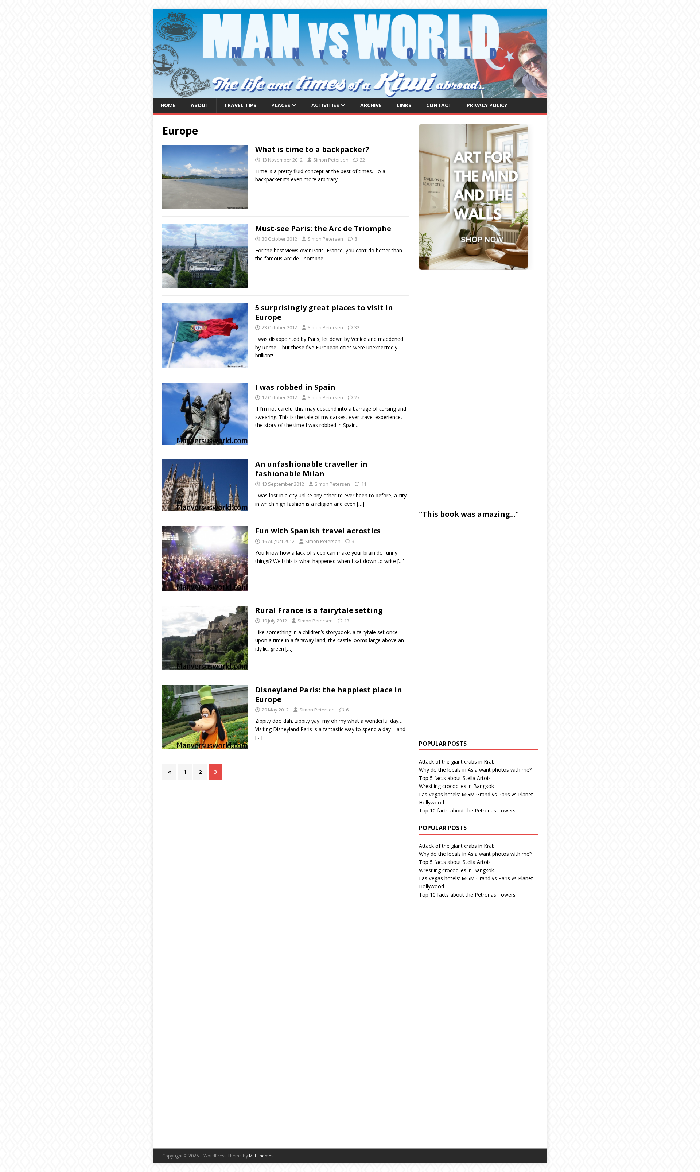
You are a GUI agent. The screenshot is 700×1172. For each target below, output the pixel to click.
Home (168, 105)
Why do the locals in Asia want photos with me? (475, 769)
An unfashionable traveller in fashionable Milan (311, 468)
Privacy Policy (487, 105)
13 (346, 620)
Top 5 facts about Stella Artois (455, 778)
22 (362, 159)
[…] (360, 503)
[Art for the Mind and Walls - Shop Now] (473, 197)
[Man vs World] (350, 93)
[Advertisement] (473, 388)
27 (356, 397)
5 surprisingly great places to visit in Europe (324, 312)
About (200, 105)
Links (404, 105)
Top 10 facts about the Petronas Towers (467, 810)
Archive (371, 105)
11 (363, 484)
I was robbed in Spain (295, 387)
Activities (325, 105)
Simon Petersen (331, 159)
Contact (439, 105)
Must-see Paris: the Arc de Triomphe (323, 228)
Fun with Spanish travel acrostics (318, 531)
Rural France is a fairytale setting (319, 610)
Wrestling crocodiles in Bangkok (456, 786)
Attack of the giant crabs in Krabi (457, 761)
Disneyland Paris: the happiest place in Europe (328, 694)
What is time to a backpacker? (312, 149)
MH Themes (261, 1156)
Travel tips (240, 105)
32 (356, 327)
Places (280, 105)
